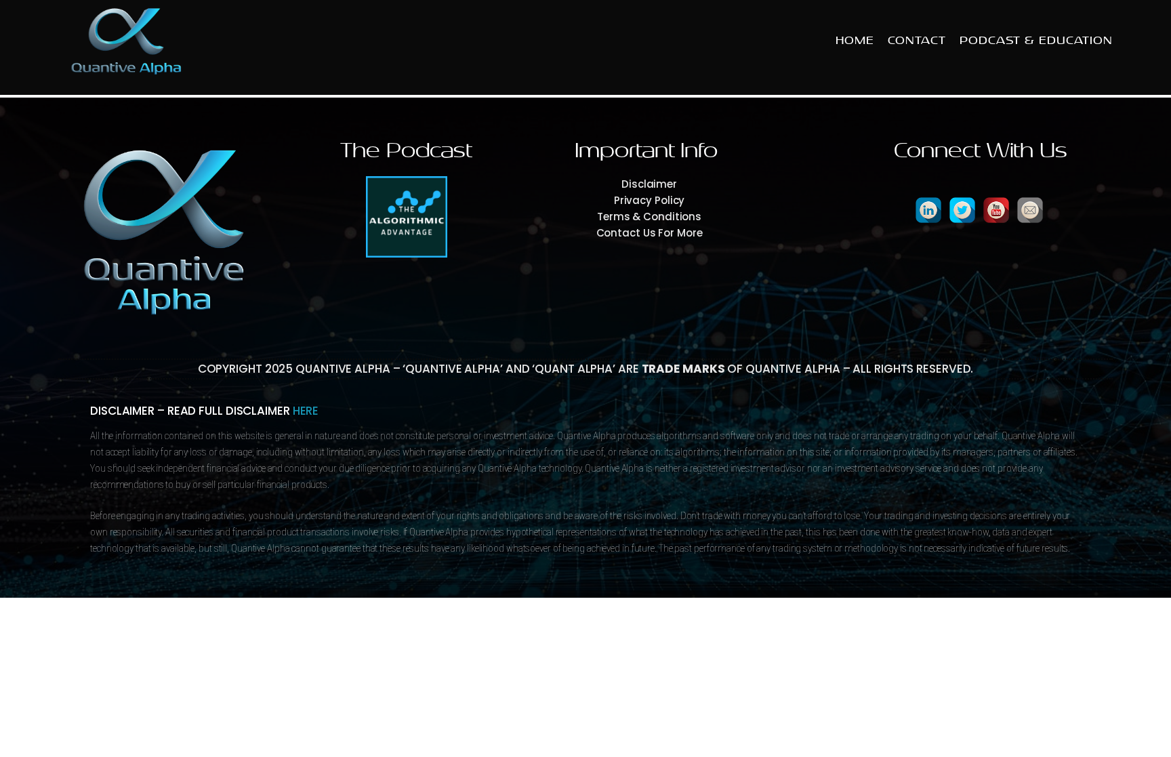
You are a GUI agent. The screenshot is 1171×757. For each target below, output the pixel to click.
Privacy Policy (649, 200)
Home (855, 40)
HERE (306, 411)
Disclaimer (649, 184)
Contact (917, 40)
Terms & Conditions (649, 216)
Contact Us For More (649, 233)
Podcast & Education (1036, 40)
